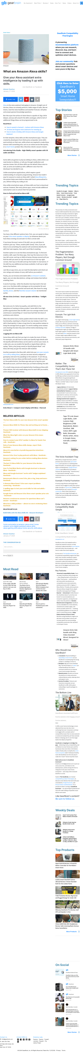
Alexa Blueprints (40, 177)
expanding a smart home (65, 657)
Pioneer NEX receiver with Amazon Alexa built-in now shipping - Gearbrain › (26, 431)
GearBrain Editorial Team (72, 972)
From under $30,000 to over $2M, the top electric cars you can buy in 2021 (9, 586)
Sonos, (11, 291)
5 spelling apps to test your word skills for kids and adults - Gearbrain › (24, 489)
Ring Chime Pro (64, 199)
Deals (52, 3)
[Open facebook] (21, 1039)
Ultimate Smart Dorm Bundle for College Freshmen (69, 831)
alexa (40, 528)
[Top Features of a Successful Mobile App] (59, 997)
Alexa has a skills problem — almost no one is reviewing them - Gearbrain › (25, 505)
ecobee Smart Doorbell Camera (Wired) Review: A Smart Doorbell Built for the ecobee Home (71, 125)
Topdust (41, 1039)
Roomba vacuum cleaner (27, 291)
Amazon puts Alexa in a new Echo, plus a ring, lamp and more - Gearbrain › (25, 479)
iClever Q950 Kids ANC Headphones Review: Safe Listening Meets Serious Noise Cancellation (67, 926)
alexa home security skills (28, 528)
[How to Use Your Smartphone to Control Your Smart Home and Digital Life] (58, 149)
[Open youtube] (26, 1039)
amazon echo (8, 526)
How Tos (57, 3)
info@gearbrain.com (7, 1039)
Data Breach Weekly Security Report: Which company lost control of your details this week (42, 587)
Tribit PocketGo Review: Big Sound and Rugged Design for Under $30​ (66, 897)
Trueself (46, 1039)
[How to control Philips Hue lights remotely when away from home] (58, 142)
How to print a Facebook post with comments (42, 605)
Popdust (35, 1039)
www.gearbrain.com (59, 539)
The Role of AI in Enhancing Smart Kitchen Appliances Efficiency (26, 588)
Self (37, 581)
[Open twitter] (18, 1039)
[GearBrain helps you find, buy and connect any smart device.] (59, 973)
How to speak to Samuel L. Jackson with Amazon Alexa (25, 127)
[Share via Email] (32, 99)
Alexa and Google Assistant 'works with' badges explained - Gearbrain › (24, 474)
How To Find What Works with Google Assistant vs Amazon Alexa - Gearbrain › (24, 469)
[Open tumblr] (29, 1039)
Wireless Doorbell (67, 197)
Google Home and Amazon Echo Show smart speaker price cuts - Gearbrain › (26, 494)
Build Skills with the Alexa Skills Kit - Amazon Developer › (23, 513)
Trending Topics (66, 185)
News (64, 3)
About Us (76, 3)
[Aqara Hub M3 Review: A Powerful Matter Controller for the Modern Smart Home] (67, 858)
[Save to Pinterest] (26, 99)
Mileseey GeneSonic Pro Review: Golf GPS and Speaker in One (67, 911)
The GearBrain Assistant (70, 553)
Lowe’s (75, 665)
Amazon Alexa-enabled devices (63, 784)
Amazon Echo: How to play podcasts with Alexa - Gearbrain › (24, 455)
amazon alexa (24, 524)
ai (17, 524)
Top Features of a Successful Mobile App (73, 997)
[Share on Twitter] (20, 99)
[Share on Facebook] (10, 99)
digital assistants (20, 526)
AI (63, 593)
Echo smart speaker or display (19, 236)
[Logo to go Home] (11, 3)
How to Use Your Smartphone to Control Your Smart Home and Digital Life (71, 148)
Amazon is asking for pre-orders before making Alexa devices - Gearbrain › (25, 459)
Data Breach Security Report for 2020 (9, 605)
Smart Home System (66, 193)
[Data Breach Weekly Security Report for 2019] (26, 596)
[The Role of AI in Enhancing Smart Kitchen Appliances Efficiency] (26, 576)
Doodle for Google (62, 191)
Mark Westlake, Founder (72, 1007)
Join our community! (64, 61)
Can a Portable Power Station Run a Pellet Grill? (72, 987)
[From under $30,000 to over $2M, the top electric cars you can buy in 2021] (9, 576)
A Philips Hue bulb (60, 327)
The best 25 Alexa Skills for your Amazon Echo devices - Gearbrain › (23, 464)
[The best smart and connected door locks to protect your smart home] (58, 117)
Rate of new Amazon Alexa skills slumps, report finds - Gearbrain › (22, 446)
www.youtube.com (8, 404)
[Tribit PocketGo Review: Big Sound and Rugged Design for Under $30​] (67, 890)
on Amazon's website (38, 276)
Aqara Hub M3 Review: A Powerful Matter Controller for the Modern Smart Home (66, 865)
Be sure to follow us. (65, 798)
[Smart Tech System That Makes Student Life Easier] (58, 817)
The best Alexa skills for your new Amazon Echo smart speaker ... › (25, 421)
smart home (10, 147)
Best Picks (37, 3)
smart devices (75, 546)
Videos (69, 3)
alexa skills (31, 526)
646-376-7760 (6, 1041)
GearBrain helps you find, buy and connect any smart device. (72, 977)
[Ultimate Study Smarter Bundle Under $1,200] (58, 824)
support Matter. (73, 389)
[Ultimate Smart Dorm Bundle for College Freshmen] (58, 832)
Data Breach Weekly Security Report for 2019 (26, 605)
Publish (45, 551)
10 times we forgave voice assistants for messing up (23, 129)
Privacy (58, 1050)
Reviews (45, 3)
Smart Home (6, 32)
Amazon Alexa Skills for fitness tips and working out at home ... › (26, 426)
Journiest (35, 1041)
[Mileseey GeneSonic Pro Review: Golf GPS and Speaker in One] (67, 904)
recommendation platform (66, 45)
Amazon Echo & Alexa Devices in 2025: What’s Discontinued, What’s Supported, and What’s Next (71, 133)
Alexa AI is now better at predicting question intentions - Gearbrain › (23, 451)
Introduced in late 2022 (61, 372)
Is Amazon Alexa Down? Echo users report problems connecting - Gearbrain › (22, 484)
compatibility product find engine (64, 779)
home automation (10, 524)
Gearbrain (71, 984)
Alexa (5, 105)
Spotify (5, 291)
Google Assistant (68, 782)
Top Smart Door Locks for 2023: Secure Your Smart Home (70, 116)
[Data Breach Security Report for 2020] (9, 596)
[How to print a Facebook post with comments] (42, 596)
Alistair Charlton (9, 89)
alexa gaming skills (10, 528)
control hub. (68, 487)
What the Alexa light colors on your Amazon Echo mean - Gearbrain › (23, 436)
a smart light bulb (73, 320)
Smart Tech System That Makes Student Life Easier (70, 815)
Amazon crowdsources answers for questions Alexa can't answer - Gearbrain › (23, 499)
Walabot (70, 191)
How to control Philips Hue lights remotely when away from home (70, 140)
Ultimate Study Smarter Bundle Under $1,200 (69, 823)
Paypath (41, 1041)
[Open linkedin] (18, 1042)
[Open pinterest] (24, 1039)
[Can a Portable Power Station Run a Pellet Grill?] (59, 987)
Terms (63, 1050)
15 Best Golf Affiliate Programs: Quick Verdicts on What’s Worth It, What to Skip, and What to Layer (70, 839)
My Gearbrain (28, 3)
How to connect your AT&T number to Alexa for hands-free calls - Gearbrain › (24, 441)
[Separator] (37, 99)
